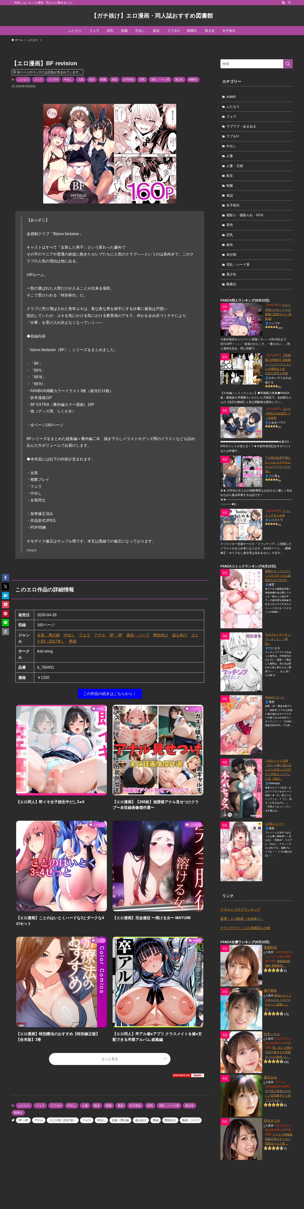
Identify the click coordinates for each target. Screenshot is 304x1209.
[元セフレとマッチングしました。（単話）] (241, 661)
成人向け (179, 635)
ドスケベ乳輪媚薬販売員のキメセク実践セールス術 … (278, 1139)
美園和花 (270, 947)
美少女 (179, 79)
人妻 (80, 79)
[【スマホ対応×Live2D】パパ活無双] (241, 422)
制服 (103, 79)
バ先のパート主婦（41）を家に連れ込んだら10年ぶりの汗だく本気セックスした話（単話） (278, 769)
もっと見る (109, 1059)
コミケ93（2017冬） (62, 1120)
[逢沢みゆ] (241, 1095)
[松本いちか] (241, 1052)
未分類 (231, 254)
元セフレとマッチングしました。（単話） (278, 639)
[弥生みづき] (241, 1139)
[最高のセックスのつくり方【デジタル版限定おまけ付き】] (241, 599)
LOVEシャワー (274, 823)
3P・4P (116, 635)
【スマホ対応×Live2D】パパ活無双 (278, 413)
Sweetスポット (275, 697)
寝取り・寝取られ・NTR (244, 215)
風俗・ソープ (137, 635)
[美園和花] (241, 966)
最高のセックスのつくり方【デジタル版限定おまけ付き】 (278, 576)
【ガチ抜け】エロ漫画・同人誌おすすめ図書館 (152, 16)
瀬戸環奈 (270, 990)
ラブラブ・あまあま (241, 126)
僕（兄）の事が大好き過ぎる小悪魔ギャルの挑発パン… (278, 1052)
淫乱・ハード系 (160, 79)
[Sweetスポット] (241, 725)
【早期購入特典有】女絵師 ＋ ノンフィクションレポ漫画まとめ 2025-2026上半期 (278, 364)
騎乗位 (193, 79)
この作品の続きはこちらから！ (109, 693)
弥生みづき (272, 1120)
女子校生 (128, 79)
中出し (68, 79)
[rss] (283, 2)
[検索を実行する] (288, 63)
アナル (99, 635)
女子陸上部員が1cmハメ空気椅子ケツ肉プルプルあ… (278, 1095)
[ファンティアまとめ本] (241, 524)
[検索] (289, 2)
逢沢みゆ (270, 1077)
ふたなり (23, 79)
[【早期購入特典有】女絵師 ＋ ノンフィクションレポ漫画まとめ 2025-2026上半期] (241, 368)
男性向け (160, 635)
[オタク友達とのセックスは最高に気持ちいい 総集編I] (241, 319)
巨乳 (142, 79)
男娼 (72, 641)
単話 (114, 79)
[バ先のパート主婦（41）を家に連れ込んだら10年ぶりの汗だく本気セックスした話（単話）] (241, 788)
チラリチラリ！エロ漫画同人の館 (245, 928)
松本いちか (272, 1034)
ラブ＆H (53, 79)
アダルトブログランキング (240, 909)
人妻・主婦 (234, 166)
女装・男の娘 (48, 635)
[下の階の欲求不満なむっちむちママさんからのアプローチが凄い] (241, 471)
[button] (5, 577)
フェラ (38, 79)
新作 (229, 245)
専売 (229, 225)
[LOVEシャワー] (241, 851)
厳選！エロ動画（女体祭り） (242, 919)
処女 (92, 79)
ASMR (231, 97)
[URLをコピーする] (5, 631)
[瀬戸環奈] (241, 1009)
